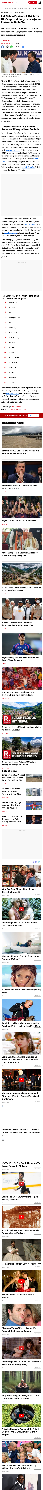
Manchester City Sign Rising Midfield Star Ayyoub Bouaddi (12, 805)
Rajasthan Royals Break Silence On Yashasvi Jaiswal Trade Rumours (21, 658)
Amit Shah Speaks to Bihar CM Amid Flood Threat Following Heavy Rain (20, 554)
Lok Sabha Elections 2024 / (26, 8)
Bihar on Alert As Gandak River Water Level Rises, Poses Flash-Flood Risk (20, 452)
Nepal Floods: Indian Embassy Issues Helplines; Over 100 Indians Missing (22, 589)
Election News (5, 43)
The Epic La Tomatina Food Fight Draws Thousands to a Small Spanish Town (18, 693)
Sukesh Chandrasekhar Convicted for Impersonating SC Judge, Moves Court (18, 624)
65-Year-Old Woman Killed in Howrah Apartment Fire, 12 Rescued (11, 792)
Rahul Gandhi (30, 224)
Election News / (11, 8)
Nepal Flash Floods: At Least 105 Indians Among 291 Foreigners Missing (19, 763)
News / (3, 8)
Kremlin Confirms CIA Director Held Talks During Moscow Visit (19, 487)
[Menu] (39, 2)
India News (5, 457)
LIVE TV (33, 2)
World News (5, 492)
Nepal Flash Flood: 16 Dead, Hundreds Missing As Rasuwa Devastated (21, 728)
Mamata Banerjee (13, 150)
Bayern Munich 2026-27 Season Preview (19, 520)
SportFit (4, 524)
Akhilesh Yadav (28, 167)
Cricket (4, 663)
